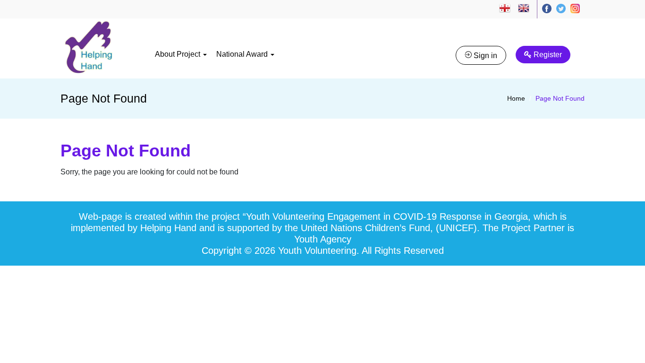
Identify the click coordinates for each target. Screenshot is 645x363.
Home (516, 98)
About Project (178, 54)
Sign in (484, 56)
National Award (243, 54)
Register (547, 55)
